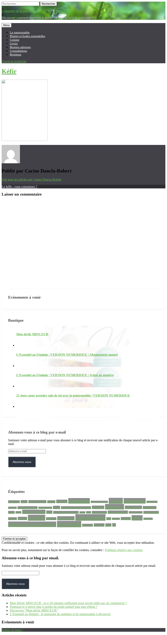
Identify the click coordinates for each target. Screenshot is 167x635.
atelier (24, 501)
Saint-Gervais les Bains (32, 524)
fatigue (11, 512)
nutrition (116, 519)
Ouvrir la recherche (14, 61)
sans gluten (87, 525)
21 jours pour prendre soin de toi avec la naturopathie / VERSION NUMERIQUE (73, 395)
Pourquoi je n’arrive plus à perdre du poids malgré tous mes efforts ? (53, 606)
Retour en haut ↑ (12, 630)
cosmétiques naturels (27, 507)
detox (56, 507)
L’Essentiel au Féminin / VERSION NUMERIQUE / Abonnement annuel (67, 354)
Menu (6, 25)
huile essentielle (99, 512)
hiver (88, 512)
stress (108, 525)
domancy (114, 506)
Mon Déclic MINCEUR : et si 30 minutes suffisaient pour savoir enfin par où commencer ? (68, 603)
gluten (82, 512)
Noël (108, 518)
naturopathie (90, 517)
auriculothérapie (37, 501)
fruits (49, 512)
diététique (98, 507)
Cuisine (14, 39)
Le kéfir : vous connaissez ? (19, 186)
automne (51, 501)
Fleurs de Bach (33, 512)
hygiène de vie (136, 512)
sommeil (99, 525)
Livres (14, 43)
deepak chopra (45, 508)
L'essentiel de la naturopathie (20, 11)
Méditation (51, 518)
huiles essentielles (118, 512)
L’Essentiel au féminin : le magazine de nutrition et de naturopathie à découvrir (60, 614)
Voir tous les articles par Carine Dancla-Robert (31, 179)
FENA (18, 512)
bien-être (61, 501)
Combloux (135, 501)
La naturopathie (20, 32)
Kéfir (9, 71)
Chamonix (79, 501)
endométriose (133, 507)
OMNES (126, 518)
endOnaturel (149, 507)
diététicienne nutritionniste (76, 507)
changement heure (99, 502)
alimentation (14, 501)
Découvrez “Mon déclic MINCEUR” (34, 610)
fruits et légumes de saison (66, 512)
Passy (137, 517)
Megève (36, 518)
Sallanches (69, 524)
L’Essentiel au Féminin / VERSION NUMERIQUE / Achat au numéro (65, 375)
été (114, 525)
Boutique (15, 54)
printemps (148, 519)
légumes (22, 518)
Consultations (18, 50)
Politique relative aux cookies (124, 550)
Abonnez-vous (22, 462)
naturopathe (66, 518)
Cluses (116, 501)
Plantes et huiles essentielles (27, 36)
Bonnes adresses (20, 47)
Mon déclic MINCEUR (32, 334)
